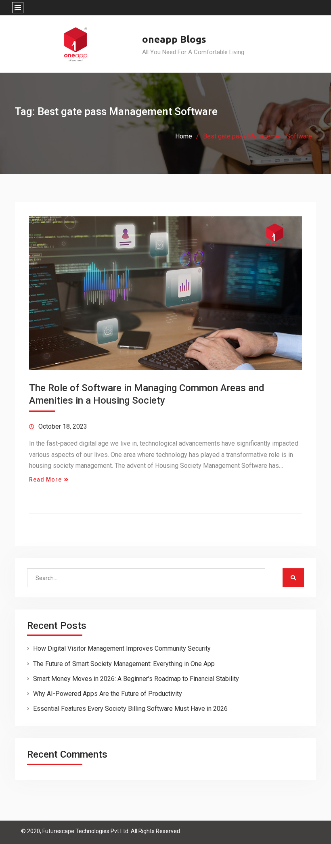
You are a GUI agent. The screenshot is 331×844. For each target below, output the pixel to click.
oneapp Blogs (174, 39)
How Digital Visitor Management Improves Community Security (122, 648)
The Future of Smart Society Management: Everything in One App (124, 664)
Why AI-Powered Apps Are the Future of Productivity (107, 693)
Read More (45, 479)
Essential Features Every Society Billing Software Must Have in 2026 (130, 708)
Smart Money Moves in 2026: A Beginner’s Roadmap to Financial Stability (136, 679)
